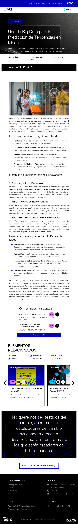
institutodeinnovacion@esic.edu (62, 494)
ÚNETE (67, 9)
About (10, 494)
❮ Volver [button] (15, 21)
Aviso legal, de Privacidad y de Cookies (22, 506)
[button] (39, 466)
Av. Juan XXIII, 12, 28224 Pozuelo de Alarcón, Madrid (63, 486)
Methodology (13, 491)
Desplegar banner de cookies (18, 509)
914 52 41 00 (55, 491)
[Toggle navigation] (74, 10)
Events (10, 488)
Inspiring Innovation (15, 485)
